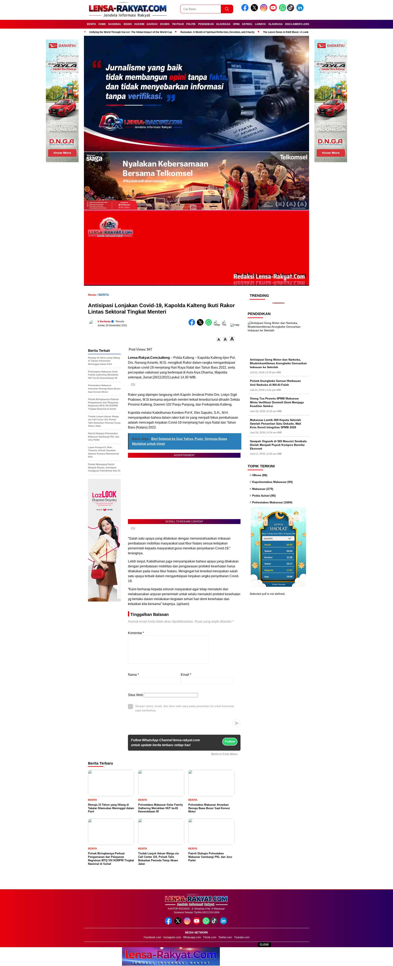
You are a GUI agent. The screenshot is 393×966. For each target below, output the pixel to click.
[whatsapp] (282, 10)
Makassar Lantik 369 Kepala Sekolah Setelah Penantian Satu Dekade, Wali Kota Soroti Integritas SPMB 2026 (275, 423)
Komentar (136, 633)
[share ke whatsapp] (209, 324)
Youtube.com (242, 937)
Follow (230, 741)
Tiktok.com (209, 937)
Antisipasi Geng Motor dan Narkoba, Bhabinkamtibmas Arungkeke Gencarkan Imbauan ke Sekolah (278, 363)
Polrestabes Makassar (272, 502)
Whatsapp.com (192, 937)
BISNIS (128, 24)
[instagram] (264, 10)
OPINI (236, 24)
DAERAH (152, 24)
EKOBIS (164, 24)
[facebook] (245, 10)
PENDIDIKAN (206, 24)
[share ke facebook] (193, 324)
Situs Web (135, 695)
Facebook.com (152, 937)
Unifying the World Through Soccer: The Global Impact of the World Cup (130, 32)
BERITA (91, 24)
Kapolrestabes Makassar (272, 482)
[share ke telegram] (218, 324)
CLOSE (264, 944)
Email (186, 674)
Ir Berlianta (104, 321)
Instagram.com (172, 937)
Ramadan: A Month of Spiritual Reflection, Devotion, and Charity (217, 32)
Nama (133, 674)
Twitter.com (225, 937)
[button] (218, 339)
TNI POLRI (178, 24)
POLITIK (191, 24)
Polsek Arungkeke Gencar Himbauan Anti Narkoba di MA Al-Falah (275, 382)
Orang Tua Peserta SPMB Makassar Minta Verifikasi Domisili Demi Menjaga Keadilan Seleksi (277, 402)
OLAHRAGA (223, 24)
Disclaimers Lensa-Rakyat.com (306, 24)
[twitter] (255, 10)
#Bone (259, 475)
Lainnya (260, 24)
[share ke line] (226, 324)
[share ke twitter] (201, 324)
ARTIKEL (247, 24)
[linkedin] (300, 10)
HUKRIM (139, 24)
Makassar (262, 488)
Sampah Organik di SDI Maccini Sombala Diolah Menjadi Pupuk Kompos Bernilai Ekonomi (278, 445)
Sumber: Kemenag (278, 584)
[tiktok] (291, 10)
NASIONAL (114, 24)
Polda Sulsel (264, 495)
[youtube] (274, 10)
